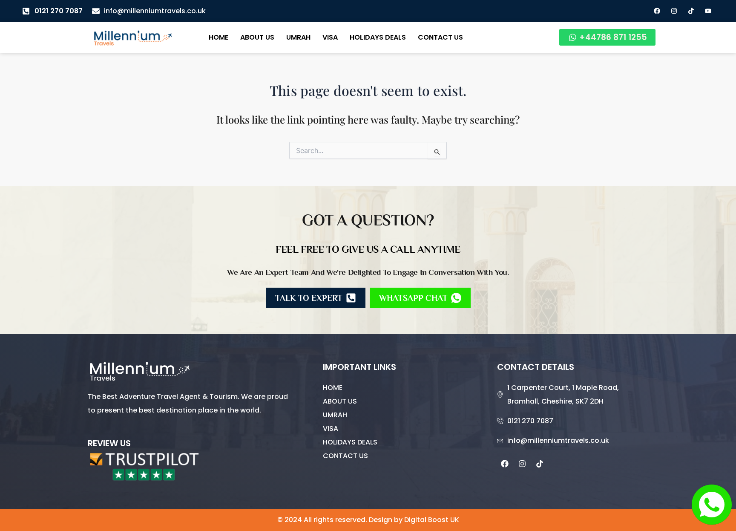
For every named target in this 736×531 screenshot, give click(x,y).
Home (218, 37)
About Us (257, 37)
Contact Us (440, 37)
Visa (330, 37)
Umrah (298, 37)
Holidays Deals (378, 37)
